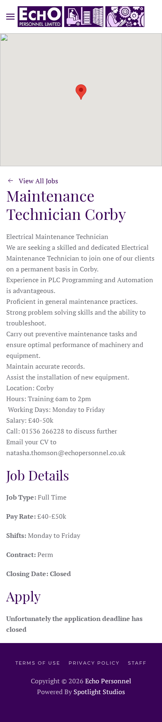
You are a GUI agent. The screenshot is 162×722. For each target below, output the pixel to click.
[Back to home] (81, 16)
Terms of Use (37, 663)
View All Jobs (38, 180)
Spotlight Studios (99, 691)
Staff (137, 663)
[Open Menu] (10, 16)
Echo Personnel (108, 680)
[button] (81, 92)
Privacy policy (94, 663)
